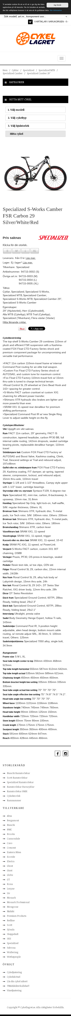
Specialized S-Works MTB (18, 298)
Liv (8, 893)
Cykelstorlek (13, 795)
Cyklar (15, 70)
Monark (11, 897)
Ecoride (11, 856)
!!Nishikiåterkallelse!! (18, 985)
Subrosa (11, 947)
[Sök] (66, 16)
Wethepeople (14, 956)
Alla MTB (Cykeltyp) (14, 314)
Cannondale (13, 838)
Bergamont (13, 820)
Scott (9, 925)
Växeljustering (14, 990)
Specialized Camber (13, 73)
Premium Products (16, 915)
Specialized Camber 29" (38, 73)
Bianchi (11, 825)
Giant (9, 870)
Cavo (9, 843)
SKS (9, 938)
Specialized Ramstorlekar (20, 782)
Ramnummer (14, 800)
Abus (9, 815)
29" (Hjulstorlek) (12, 310)
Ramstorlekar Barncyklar (20, 786)
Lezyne (10, 888)
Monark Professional (18, 902)
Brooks (11, 834)
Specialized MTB (47, 70)
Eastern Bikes (14, 852)
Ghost (10, 865)
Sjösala (10, 929)
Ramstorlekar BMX (17, 791)
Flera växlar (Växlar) (43, 318)
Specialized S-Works (37, 291)
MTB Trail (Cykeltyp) (38, 314)
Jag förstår (57, 5)
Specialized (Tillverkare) (16, 318)
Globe (10, 875)
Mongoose (12, 906)
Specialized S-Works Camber (19, 302)
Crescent (11, 847)
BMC (9, 829)
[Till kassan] (30, 22)
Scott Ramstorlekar (17, 777)
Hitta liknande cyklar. (14, 322)
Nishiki (10, 911)
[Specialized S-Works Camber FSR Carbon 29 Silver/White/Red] (35, 173)
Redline (11, 920)
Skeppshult (12, 934)
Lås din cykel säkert (17, 981)
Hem (5, 70)
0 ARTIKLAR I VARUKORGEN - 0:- (51, 21)
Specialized (28, 70)
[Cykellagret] (35, 38)
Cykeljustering (14, 972)
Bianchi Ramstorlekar (18, 773)
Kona (10, 884)
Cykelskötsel (13, 976)
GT (8, 879)
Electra (10, 861)
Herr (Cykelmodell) (33, 310)
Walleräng (12, 952)
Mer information (56, 10)
